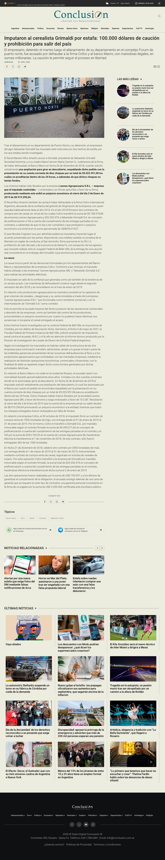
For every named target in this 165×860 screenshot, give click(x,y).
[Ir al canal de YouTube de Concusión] (86, 824)
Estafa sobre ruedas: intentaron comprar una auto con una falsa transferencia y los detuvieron (87, 585)
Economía (51, 28)
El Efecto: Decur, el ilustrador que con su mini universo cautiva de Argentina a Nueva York (28, 774)
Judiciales (8, 62)
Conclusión (93, 834)
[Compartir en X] (13, 66)
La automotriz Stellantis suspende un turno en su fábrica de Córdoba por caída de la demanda (143, 112)
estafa (31, 518)
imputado (42, 518)
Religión (94, 28)
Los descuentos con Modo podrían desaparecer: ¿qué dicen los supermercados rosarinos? (143, 178)
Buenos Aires (72, 28)
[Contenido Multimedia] (47, 762)
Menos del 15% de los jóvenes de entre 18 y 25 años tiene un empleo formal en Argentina (81, 774)
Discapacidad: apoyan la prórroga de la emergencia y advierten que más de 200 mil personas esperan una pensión (81, 733)
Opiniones (84, 28)
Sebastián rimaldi (57, 518)
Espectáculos (127, 28)
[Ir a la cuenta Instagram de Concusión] (93, 824)
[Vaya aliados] (29, 627)
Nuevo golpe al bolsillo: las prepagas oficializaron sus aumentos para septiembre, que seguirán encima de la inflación (81, 690)
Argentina (15, 28)
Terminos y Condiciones (107, 844)
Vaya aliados (13, 644)
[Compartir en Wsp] (19, 66)
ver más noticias (82, 787)
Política (40, 28)
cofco (23, 518)
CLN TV (139, 28)
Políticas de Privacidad (79, 844)
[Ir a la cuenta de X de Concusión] (79, 824)
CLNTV (128, 815)
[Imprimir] (158, 66)
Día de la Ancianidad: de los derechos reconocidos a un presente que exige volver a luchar (142, 134)
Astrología (149, 28)
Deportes (115, 28)
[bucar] (159, 15)
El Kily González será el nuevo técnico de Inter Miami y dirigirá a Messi (142, 156)
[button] (97, 548)
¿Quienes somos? (54, 844)
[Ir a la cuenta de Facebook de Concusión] (72, 824)
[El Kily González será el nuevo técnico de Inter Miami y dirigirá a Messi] (133, 627)
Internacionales (28, 28)
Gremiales (105, 28)
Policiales (92, 815)
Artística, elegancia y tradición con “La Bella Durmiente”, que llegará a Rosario (133, 733)
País (29, 815)
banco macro (11, 518)
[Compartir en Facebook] (7, 66)
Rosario (60, 28)
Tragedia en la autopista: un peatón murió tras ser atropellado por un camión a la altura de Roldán (143, 90)
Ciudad (81, 815)
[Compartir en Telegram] (25, 66)
